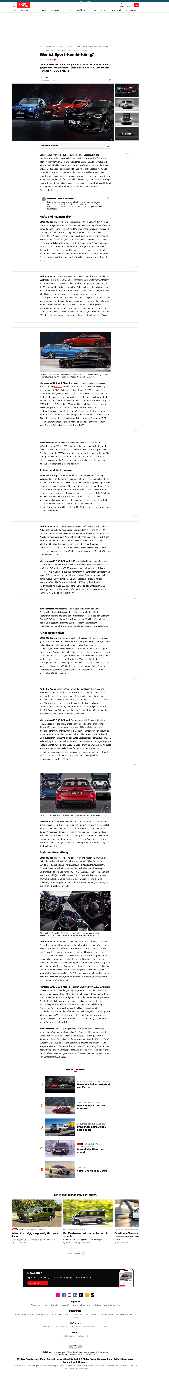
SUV (33, 10)
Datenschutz (95, 1314)
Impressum (60, 1314)
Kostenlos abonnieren (38, 1283)
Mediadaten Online (68, 1336)
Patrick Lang (44, 77)
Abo (136, 5)
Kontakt (51, 1314)
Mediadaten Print (83, 1336)
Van (71, 10)
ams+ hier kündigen (94, 1305)
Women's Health (82, 1369)
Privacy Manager (108, 1314)
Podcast (45, 1305)
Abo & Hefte (104, 1327)
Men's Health (100, 1366)
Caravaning (52, 1366)
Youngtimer (76, 1327)
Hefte (82, 1)
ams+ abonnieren (79, 1305)
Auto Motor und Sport (31, 1366)
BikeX (44, 1366)
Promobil (132, 1366)
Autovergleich (65, 1305)
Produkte (88, 1)
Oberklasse (43, 10)
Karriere (75, 1317)
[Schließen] (108, 198)
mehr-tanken (88, 1366)
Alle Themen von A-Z (39, 1314)
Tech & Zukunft (116, 10)
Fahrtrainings (35, 1305)
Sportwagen (55, 10)
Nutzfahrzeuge (82, 10)
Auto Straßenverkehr (89, 1327)
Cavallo (61, 1366)
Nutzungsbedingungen (80, 1314)
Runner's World (68, 1369)
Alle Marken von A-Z (22, 1314)
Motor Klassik (64, 1327)
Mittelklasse (24, 10)
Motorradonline (112, 1366)
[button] (63, 112)
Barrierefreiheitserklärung (125, 1314)
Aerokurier (17, 1366)
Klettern (78, 1366)
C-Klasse (58, 386)
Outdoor (123, 1366)
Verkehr (104, 10)
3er (109, 228)
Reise (66, 10)
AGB (68, 1314)
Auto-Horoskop (131, 10)
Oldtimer (94, 10)
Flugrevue (69, 1366)
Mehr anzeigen (74, 1253)
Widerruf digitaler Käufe (111, 1305)
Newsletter (54, 1305)
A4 (81, 976)
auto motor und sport (50, 1327)
